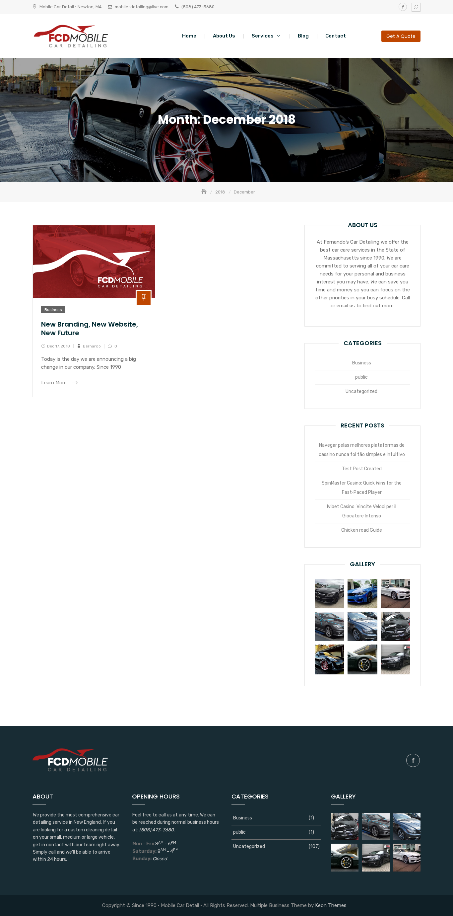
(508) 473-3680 (198, 6)
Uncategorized (361, 391)
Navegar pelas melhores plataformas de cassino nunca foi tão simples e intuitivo (362, 449)
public (361, 377)
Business (53, 309)
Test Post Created (362, 469)
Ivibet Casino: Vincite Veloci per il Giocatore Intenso (361, 511)
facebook (403, 7)
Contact (335, 36)
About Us (224, 36)
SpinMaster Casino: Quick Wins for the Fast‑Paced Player (362, 487)
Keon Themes (331, 905)
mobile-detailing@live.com (141, 6)
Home (189, 36)
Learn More (54, 383)
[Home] (204, 192)
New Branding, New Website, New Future (89, 329)
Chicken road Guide (361, 530)
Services (263, 36)
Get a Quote (401, 36)
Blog (303, 36)
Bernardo (92, 346)
